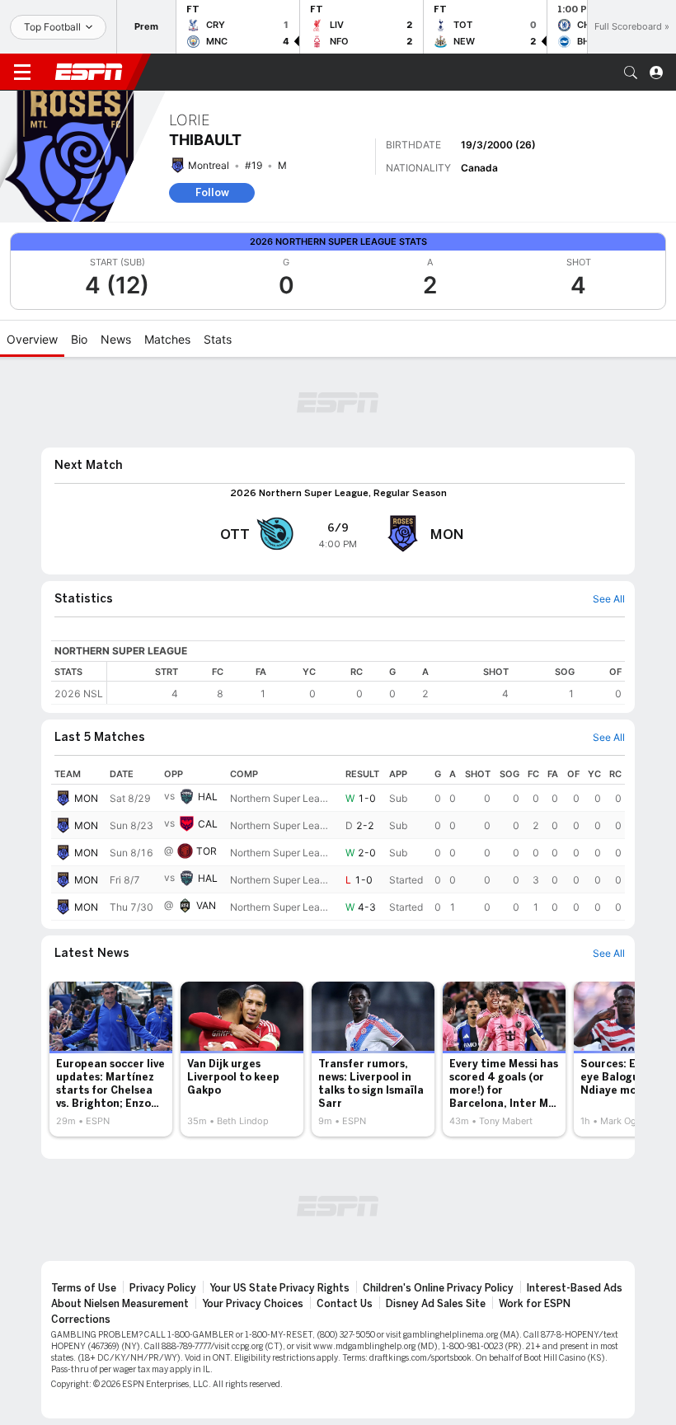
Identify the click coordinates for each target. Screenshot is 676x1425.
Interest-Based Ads (574, 1288)
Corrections (80, 1319)
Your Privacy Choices (252, 1304)
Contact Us (345, 1304)
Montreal (208, 165)
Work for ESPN (534, 1304)
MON (86, 798)
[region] (366, 683)
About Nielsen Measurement (120, 1304)
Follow (212, 192)
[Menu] (22, 72)
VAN (206, 905)
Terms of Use (83, 1288)
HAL (208, 796)
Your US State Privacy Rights (279, 1288)
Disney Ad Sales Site (436, 1304)
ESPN (89, 72)
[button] (630, 72)
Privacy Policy (162, 1288)
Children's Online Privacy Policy (438, 1288)
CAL (208, 824)
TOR (206, 851)
